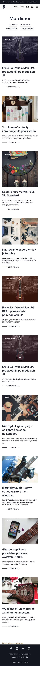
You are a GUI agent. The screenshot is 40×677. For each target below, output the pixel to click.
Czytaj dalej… (13, 87)
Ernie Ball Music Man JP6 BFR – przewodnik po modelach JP (18, 311)
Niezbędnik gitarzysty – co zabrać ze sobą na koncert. (17, 430)
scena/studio (11, 28)
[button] (16, 7)
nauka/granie (25, 25)
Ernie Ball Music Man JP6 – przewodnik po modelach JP (19, 370)
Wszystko (13, 25)
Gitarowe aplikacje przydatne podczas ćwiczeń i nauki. (14, 553)
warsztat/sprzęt (27, 28)
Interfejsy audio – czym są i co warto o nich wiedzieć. (17, 491)
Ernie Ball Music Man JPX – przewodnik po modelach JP (19, 71)
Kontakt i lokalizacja (20, 657)
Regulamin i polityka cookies (20, 654)
